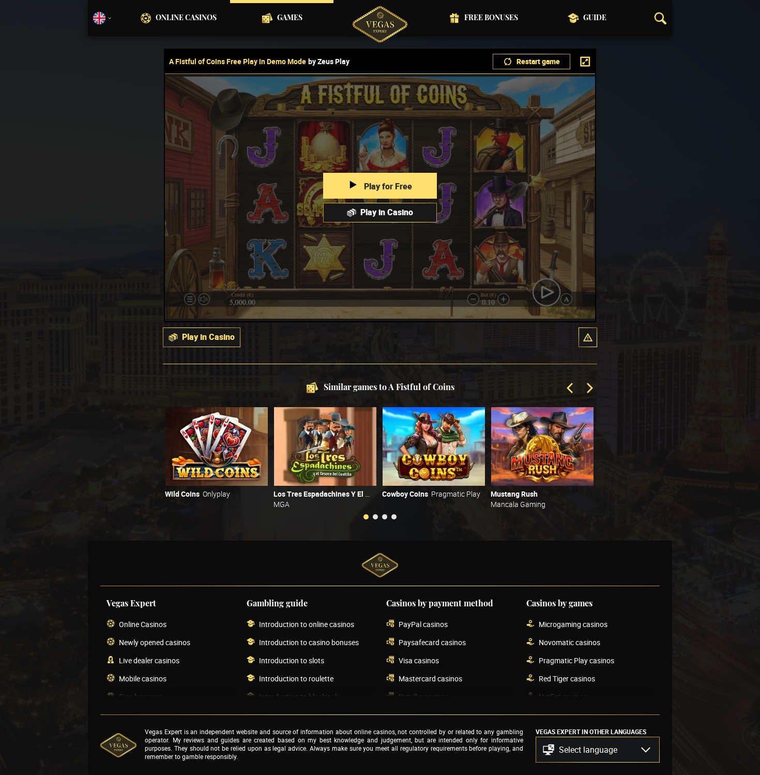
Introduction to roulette (296, 678)
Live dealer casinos (149, 660)
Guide (594, 18)
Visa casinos (419, 660)
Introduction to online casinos (306, 624)
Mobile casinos (142, 678)
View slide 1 (366, 516)
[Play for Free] (216, 446)
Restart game (538, 61)
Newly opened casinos (154, 642)
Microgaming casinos (573, 624)
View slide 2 (375, 516)
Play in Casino (386, 212)
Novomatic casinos (569, 642)
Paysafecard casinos (432, 642)
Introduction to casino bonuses (309, 642)
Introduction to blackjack (299, 697)
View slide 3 (384, 516)
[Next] (589, 389)
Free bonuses (491, 18)
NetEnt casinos (563, 697)
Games (289, 18)
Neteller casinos (424, 697)
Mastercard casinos (430, 678)
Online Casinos (186, 18)
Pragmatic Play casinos (576, 660)
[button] (588, 337)
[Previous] (571, 389)
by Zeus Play (328, 61)
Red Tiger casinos (567, 678)
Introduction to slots (291, 660)
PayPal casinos (423, 624)
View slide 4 (394, 516)
